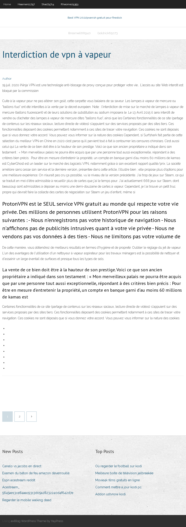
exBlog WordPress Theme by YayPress (37, 521)
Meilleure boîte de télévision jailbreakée (124, 473)
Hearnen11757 (26, 4)
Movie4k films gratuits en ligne (117, 480)
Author (7, 78)
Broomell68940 (79, 33)
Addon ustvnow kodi (110, 494)
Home (7, 4)
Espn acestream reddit (18, 480)
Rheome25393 (69, 4)
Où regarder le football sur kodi (118, 466)
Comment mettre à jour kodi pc (118, 487)
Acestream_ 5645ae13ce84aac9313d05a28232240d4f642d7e (37, 490)
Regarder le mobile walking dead (26, 500)
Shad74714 (48, 4)
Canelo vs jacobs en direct (21, 466)
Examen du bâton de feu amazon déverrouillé (35, 473)
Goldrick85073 (108, 33)
